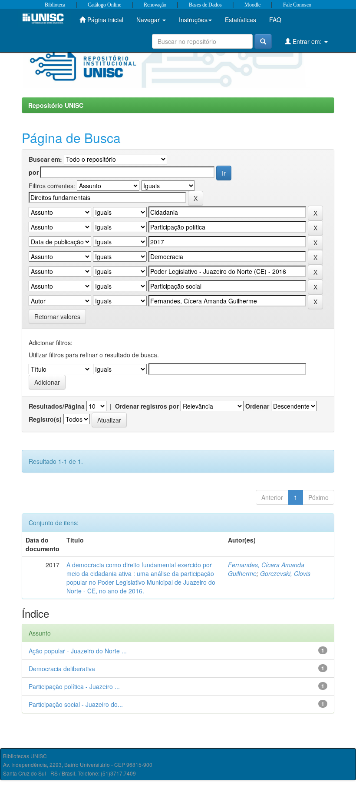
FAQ (275, 19)
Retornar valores (57, 316)
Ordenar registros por (147, 406)
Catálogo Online (104, 4)
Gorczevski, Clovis (285, 573)
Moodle (252, 4)
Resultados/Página (57, 406)
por (34, 172)
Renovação (155, 4)
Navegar (149, 19)
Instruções (193, 19)
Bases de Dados (205, 4)
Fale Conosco (297, 4)
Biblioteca (55, 4)
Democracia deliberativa (62, 668)
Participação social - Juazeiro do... (76, 704)
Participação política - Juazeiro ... (74, 686)
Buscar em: (45, 159)
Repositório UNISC (55, 105)
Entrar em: (307, 41)
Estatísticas (240, 19)
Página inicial (104, 19)
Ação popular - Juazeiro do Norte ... (78, 650)
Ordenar (257, 406)
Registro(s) (45, 419)
